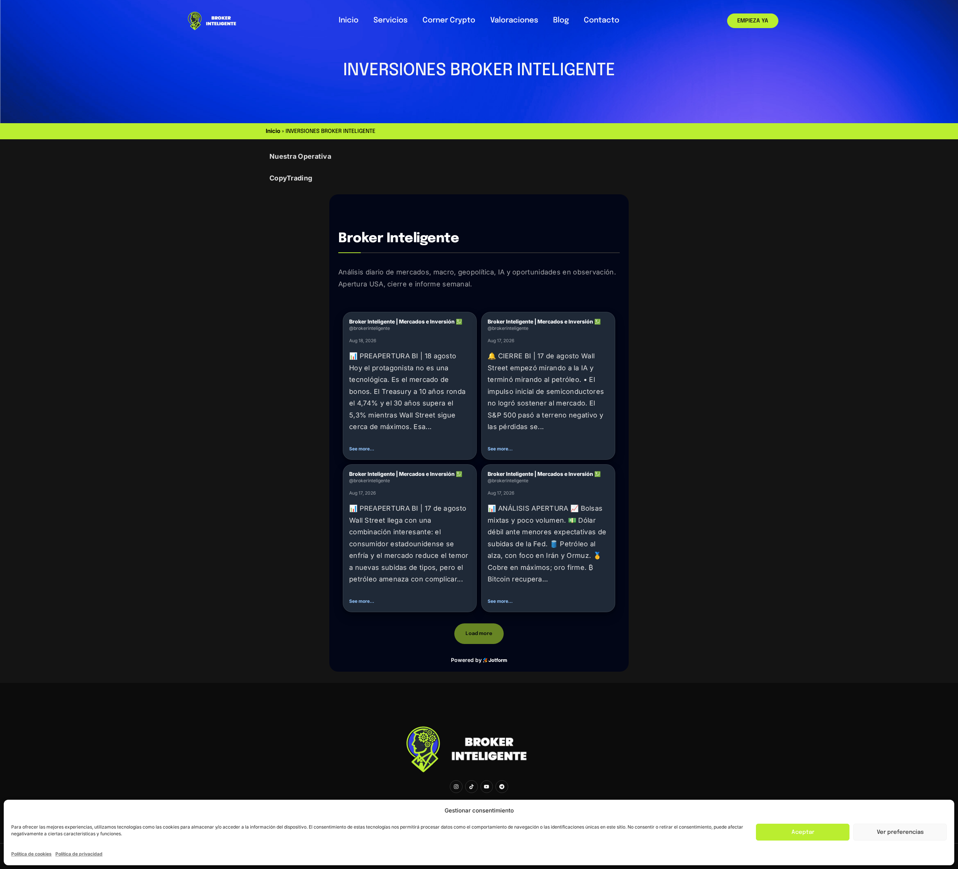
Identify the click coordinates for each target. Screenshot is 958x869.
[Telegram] (501, 786)
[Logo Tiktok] (471, 786)
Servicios (390, 20)
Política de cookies (31, 854)
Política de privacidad (79, 854)
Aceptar (802, 832)
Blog (561, 20)
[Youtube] (486, 786)
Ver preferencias (900, 832)
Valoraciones (514, 20)
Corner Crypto (448, 20)
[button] (409, 385)
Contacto (601, 20)
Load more (479, 633)
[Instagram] (456, 786)
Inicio (349, 20)
